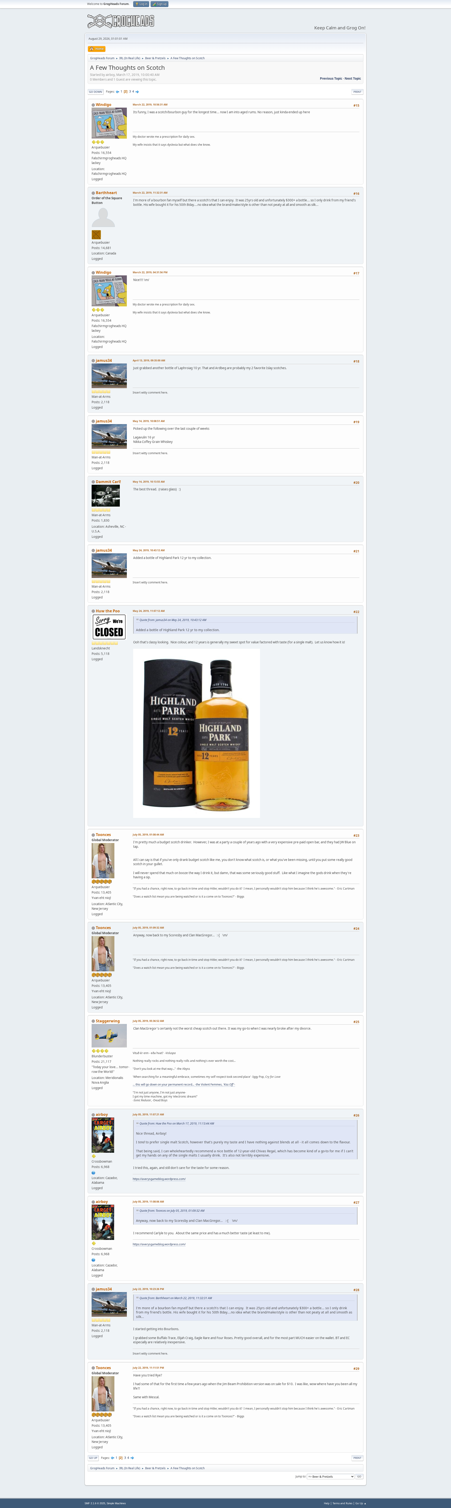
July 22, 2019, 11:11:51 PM (148, 1367)
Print (357, 92)
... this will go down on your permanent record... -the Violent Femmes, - (184, 1084)
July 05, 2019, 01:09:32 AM (148, 927)
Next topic (353, 78)
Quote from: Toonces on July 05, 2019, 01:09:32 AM (172, 1211)
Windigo (103, 104)
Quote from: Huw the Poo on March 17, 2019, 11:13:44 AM (177, 1123)
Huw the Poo (108, 610)
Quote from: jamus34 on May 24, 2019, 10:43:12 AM (173, 620)
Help (327, 1503)
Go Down (95, 92)
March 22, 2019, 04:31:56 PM (150, 272)
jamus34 (104, 360)
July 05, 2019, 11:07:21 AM (148, 1114)
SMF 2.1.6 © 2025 (95, 1503)
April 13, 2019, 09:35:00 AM (149, 360)
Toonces (103, 834)
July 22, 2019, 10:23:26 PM (148, 1289)
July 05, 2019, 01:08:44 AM (148, 834)
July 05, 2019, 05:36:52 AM (148, 1021)
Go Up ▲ (360, 1503)
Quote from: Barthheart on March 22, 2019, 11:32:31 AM (176, 1298)
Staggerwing (108, 1021)
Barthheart (106, 192)
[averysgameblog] (93, 1172)
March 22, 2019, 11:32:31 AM (150, 192)
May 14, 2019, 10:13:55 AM (149, 481)
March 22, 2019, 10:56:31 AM (150, 104)
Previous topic (331, 78)
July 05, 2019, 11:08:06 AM (148, 1201)
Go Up (93, 1458)
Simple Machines (116, 1503)
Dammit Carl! (108, 481)
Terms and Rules (342, 1503)
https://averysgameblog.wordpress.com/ (159, 1179)
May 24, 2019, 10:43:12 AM (149, 550)
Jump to (300, 1476)
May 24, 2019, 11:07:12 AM (149, 611)
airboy (102, 1114)
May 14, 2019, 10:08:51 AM (149, 421)
